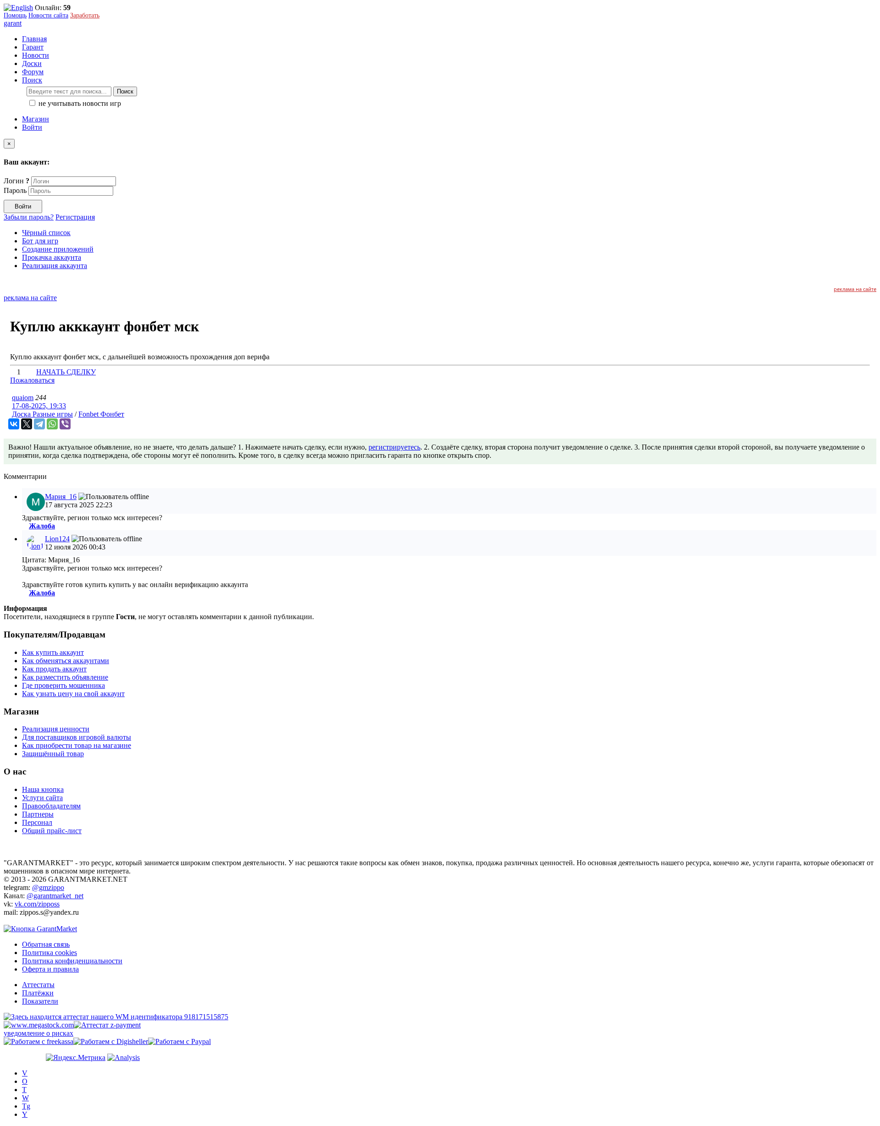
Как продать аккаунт (54, 669)
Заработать (84, 15)
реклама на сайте (855, 289)
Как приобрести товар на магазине (76, 745)
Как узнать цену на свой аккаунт (73, 694)
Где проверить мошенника (63, 685)
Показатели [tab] (40, 1001)
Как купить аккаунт (53, 652)
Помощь (15, 15)
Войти (32, 127)
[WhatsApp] (52, 423)
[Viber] (65, 423)
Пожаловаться (32, 380)
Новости (35, 55)
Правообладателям (51, 806)
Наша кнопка (43, 789)
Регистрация (75, 217)
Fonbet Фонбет (101, 414)
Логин (16, 181)
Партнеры (38, 814)
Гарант (33, 47)
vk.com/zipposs (37, 904)
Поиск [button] (32, 80)
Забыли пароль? (29, 217)
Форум (33, 72)
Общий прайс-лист (52, 831)
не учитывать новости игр (79, 103)
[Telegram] (39, 423)
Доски (32, 63)
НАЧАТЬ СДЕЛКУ (66, 372)
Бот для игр (40, 241)
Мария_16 (61, 496)
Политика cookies (49, 952)
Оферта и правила (50, 969)
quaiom (22, 397)
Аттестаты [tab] (38, 985)
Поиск (125, 91)
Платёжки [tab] (38, 993)
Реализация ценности (55, 729)
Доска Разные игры (42, 414)
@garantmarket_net (55, 896)
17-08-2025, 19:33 (39, 406)
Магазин (35, 119)
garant (13, 23)
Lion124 (57, 539)
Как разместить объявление (65, 677)
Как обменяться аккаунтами (65, 661)
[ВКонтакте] (13, 423)
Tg (26, 1106)
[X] (26, 423)
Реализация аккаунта (54, 265)
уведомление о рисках (38, 1033)
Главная (34, 39)
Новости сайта (48, 15)
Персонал (37, 822)
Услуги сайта (42, 798)
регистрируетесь (394, 447)
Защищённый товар (53, 754)
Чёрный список (46, 232)
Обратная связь (46, 944)
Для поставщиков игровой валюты (76, 737)
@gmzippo (48, 887)
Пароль (15, 190)
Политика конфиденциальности (72, 961)
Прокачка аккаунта (51, 257)
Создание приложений (58, 249)
